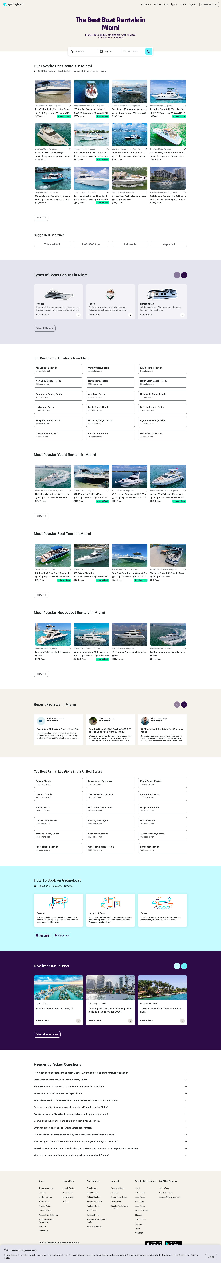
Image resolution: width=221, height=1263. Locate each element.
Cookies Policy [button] (45, 1210)
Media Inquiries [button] (45, 1197)
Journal (115, 1181)
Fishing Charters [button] (94, 1197)
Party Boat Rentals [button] (94, 1226)
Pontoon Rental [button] (93, 1206)
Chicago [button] (138, 1215)
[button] (161, 4)
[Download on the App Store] (42, 935)
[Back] (177, 275)
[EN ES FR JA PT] (174, 4)
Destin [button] (137, 1228)
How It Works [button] (68, 1188)
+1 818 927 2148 (166, 1192)
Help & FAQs (164, 1188)
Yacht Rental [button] (92, 1210)
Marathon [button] (139, 1233)
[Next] (184, 275)
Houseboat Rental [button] (94, 1201)
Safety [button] (65, 1201)
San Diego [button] (139, 1201)
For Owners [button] (68, 1192)
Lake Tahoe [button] (140, 1197)
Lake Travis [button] (140, 1206)
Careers (42, 1192)
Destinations (116, 1201)
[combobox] (83, 51)
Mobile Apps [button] (68, 1197)
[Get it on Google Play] (61, 935)
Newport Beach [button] (141, 1210)
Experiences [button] (93, 1181)
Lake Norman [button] (140, 1219)
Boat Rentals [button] (92, 1188)
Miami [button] (137, 1188)
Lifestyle (114, 1192)
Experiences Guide (119, 1197)
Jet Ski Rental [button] (92, 1192)
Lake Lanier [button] (140, 1192)
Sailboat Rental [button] (93, 1215)
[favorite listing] (70, 106)
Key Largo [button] (139, 1224)
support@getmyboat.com (170, 1197)
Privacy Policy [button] (45, 1206)
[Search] (148, 51)
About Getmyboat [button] (46, 1188)
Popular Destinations (145, 1181)
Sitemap (42, 1226)
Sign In (192, 4)
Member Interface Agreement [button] (46, 1220)
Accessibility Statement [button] (48, 1215)
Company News (117, 1188)
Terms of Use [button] (75, 1255)
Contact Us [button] (43, 1231)
